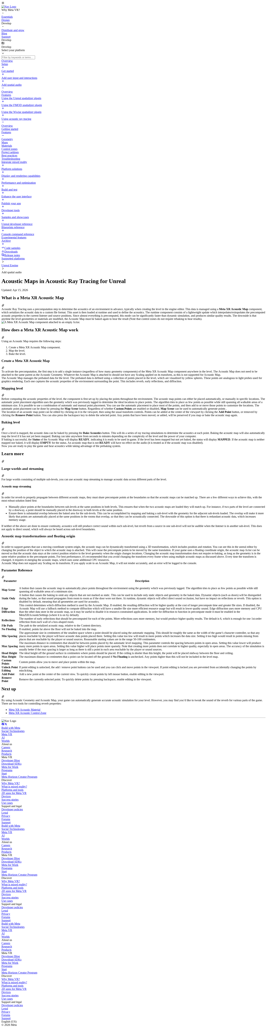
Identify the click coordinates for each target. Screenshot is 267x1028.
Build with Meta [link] (10, 727)
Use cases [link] (7, 802)
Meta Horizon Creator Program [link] (19, 776)
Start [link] (4, 773)
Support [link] (6, 822)
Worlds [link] (5, 740)
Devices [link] (6, 796)
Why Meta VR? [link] (10, 783)
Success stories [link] (10, 799)
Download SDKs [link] (11, 763)
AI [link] (3, 737)
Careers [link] (5, 747)
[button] (133, 3)
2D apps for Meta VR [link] (14, 793)
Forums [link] (5, 819)
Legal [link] (4, 812)
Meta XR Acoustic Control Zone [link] (27, 712)
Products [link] (6, 753)
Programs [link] (6, 770)
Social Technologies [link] (13, 731)
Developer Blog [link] (10, 760)
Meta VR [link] (6, 734)
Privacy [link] (5, 815)
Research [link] (6, 750)
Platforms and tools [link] (12, 789)
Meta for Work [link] (9, 767)
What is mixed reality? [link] (14, 786)
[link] (8, 6)
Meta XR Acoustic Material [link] (24, 709)
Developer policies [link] (12, 809)
